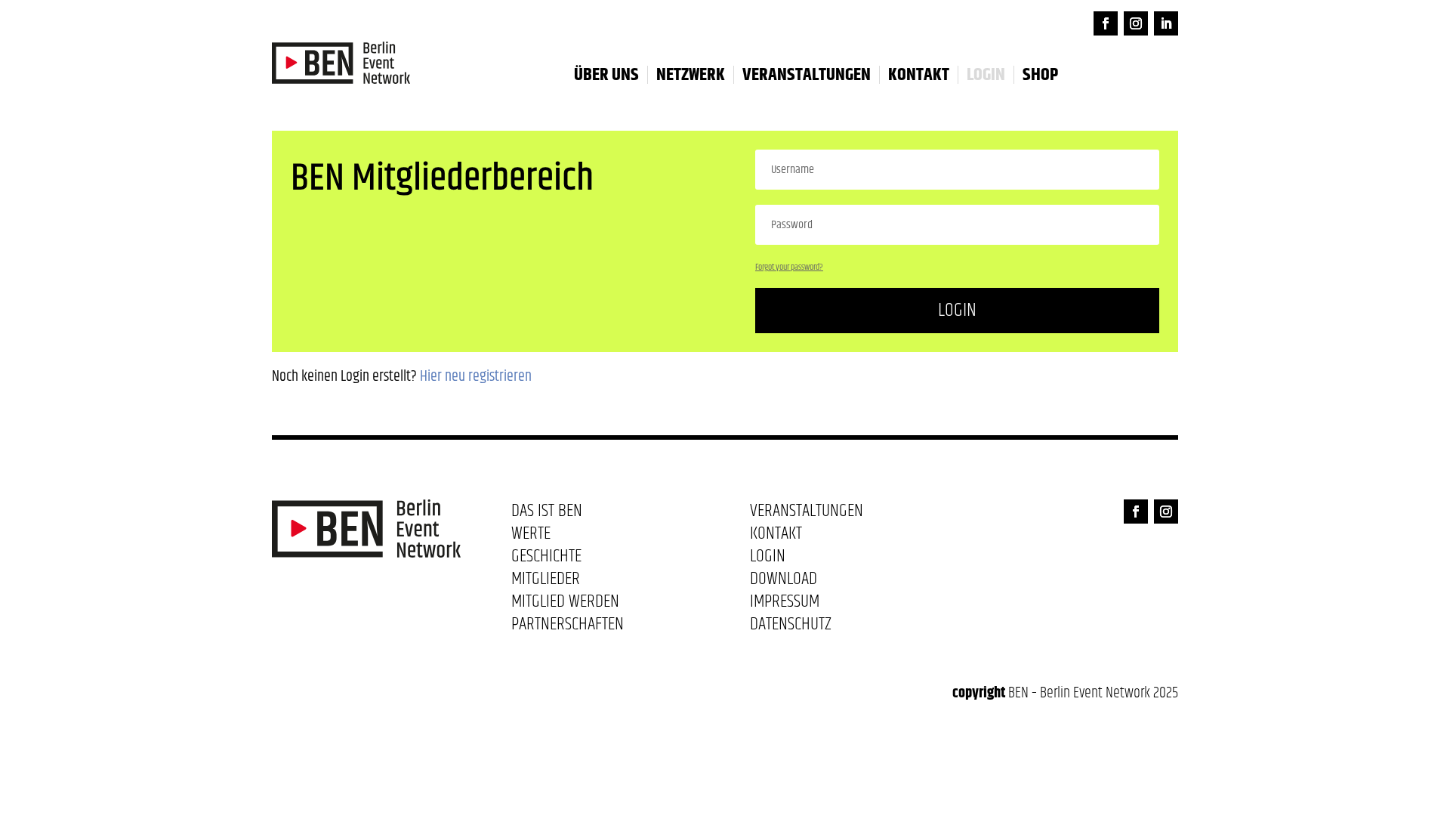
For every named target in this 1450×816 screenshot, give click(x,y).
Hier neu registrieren (476, 376)
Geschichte (546, 559)
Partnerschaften (567, 627)
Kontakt (918, 75)
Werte (531, 536)
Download (783, 581)
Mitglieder (545, 581)
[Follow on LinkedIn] (1166, 23)
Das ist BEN (546, 513)
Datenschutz (790, 627)
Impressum (784, 604)
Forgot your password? (789, 267)
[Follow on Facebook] (1106, 23)
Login (957, 310)
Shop (1040, 75)
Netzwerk (690, 75)
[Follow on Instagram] (1136, 23)
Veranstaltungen (806, 75)
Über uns (606, 75)
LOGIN (986, 75)
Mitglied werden (565, 604)
